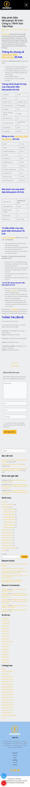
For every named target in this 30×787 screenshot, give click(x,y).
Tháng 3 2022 (5, 626)
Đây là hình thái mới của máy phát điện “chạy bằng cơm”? (14, 606)
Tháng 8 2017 (5, 649)
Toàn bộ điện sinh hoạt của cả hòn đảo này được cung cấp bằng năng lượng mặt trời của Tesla (15, 486)
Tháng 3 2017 (5, 662)
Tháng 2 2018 (5, 636)
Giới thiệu (15, 760)
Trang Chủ (15, 753)
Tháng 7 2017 (5, 652)
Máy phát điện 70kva (7, 543)
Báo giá (4, 502)
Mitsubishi (8, 57)
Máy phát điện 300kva (9, 519)
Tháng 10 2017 (6, 644)
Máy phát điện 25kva (7, 535)
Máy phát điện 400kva (9, 522)
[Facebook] (18, 770)
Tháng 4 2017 (5, 659)
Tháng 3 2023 (5, 623)
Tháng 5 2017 (5, 657)
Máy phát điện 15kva (7, 532)
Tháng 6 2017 (5, 654)
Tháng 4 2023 (5, 621)
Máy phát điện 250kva (9, 517)
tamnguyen (5, 589)
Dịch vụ (15, 755)
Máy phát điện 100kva (9, 509)
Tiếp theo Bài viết (15, 366)
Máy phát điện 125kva (9, 512)
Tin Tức (15, 762)
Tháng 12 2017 (6, 639)
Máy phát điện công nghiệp (9, 548)
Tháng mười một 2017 (7, 641)
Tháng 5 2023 (5, 618)
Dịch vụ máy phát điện (7, 504)
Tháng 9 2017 (5, 646)
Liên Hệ (15, 765)
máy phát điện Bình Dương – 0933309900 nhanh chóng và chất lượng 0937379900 (14, 469)
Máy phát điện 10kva (7, 530)
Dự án (15, 757)
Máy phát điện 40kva (7, 537)
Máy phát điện (6, 34)
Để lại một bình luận (7, 29)
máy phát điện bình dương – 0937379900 (12, 464)
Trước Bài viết (15, 363)
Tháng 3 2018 (5, 633)
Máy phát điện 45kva (7, 540)
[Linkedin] (15, 770)
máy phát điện (10, 54)
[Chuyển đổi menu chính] (26, 5)
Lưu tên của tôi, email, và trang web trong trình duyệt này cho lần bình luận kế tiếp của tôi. (14, 425)
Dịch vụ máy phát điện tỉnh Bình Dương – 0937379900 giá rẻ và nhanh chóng (12, 581)
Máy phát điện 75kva (8, 527)
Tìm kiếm (4, 554)
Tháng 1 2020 (5, 628)
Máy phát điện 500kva (9, 525)
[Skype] (11, 770)
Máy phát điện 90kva (7, 545)
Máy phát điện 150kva (9, 514)
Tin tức (4, 550)
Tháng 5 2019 (5, 631)
